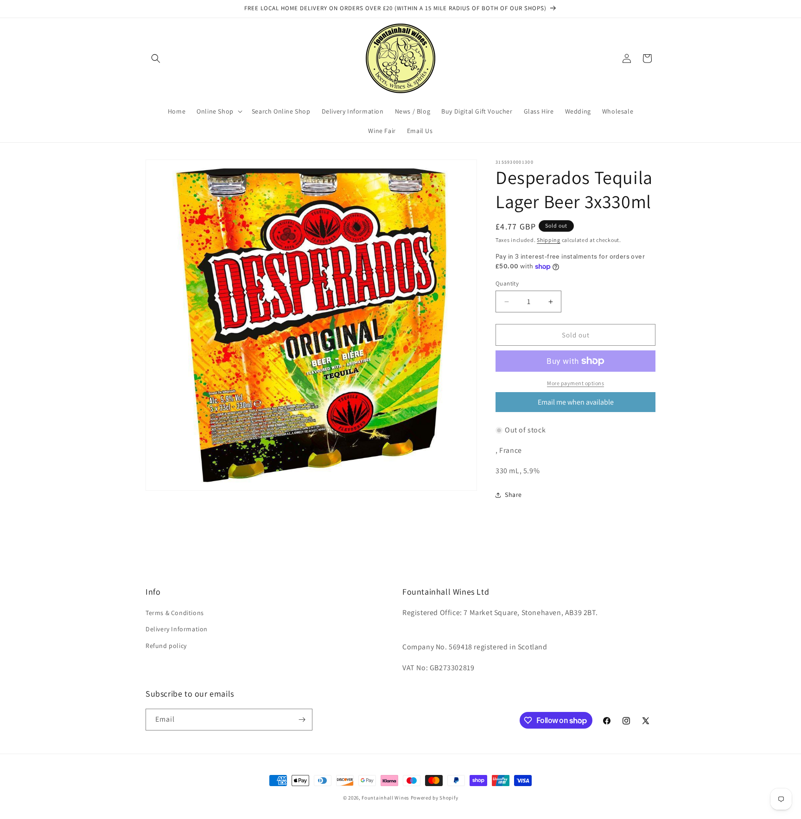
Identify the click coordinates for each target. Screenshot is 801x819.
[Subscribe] (302, 719)
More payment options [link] (575, 383)
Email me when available (576, 402)
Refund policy (166, 645)
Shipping (548, 239)
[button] (156, 58)
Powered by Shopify (434, 797)
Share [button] (513, 494)
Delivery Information (177, 629)
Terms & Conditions (175, 613)
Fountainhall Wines (385, 797)
